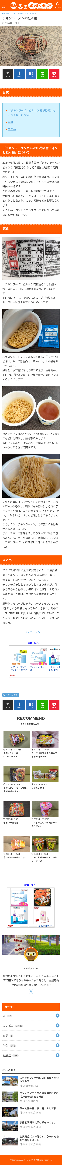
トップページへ (31, 632)
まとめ (12, 129)
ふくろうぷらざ (29, 1160)
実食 (10, 122)
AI (7, 1015)
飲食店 (10, 1055)
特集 (9, 1045)
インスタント (11, 695)
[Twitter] (31, 991)
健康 (7, 1035)
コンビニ (12, 1025)
